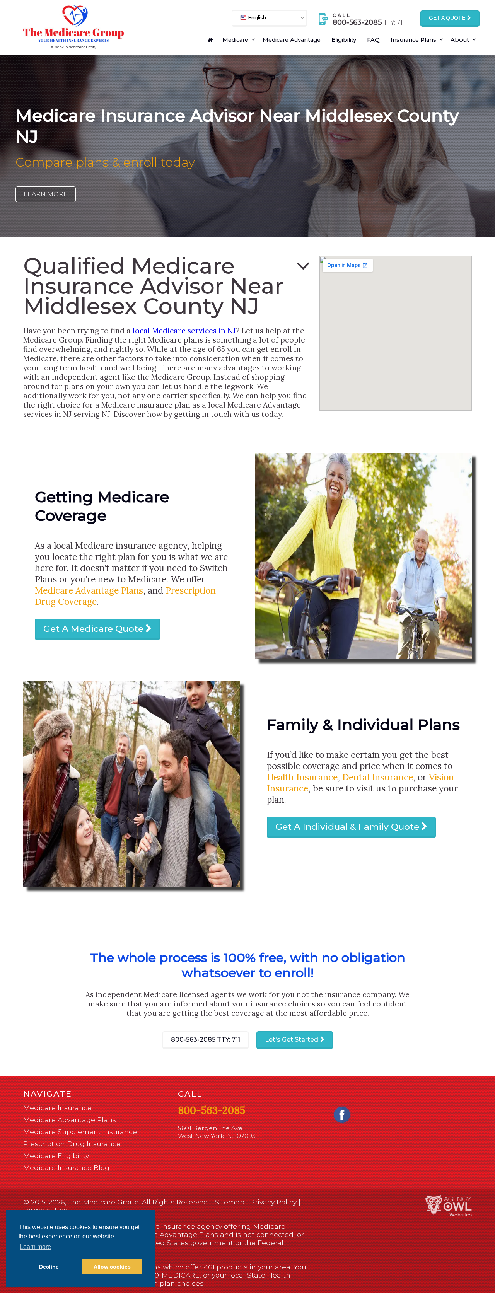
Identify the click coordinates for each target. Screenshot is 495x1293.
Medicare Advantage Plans (89, 590)
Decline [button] (49, 1267)
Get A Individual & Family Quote (347, 826)
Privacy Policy (273, 1202)
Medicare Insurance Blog (66, 1167)
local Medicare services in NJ (184, 330)
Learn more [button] (35, 1247)
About (460, 39)
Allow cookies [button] (112, 1267)
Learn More (46, 194)
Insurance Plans (413, 39)
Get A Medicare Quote (93, 628)
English (256, 17)
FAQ (373, 39)
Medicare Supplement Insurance (80, 1132)
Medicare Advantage (292, 39)
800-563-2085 (205, 1039)
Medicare (235, 39)
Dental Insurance (377, 777)
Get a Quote (447, 18)
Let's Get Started (291, 1039)
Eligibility (343, 39)
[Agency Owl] (448, 1205)
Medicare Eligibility (56, 1155)
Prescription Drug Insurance (72, 1143)
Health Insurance (302, 777)
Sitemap (229, 1202)
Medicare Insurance (57, 1108)
